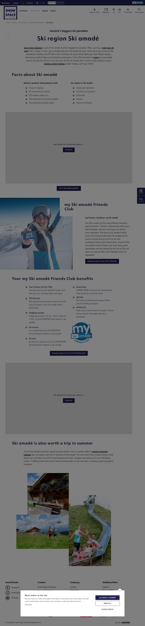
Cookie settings (107, 609)
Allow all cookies (107, 597)
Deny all (107, 603)
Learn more (28, 604)
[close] (120, 590)
